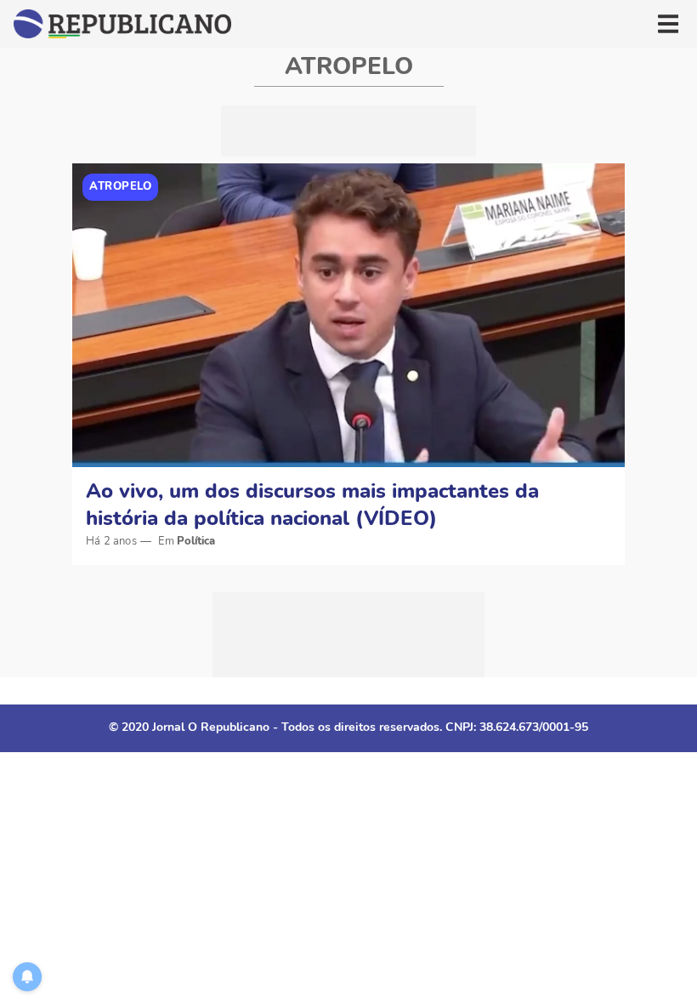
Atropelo (120, 186)
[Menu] (668, 24)
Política (196, 541)
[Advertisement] (348, 131)
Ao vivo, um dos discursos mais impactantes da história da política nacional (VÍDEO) (312, 504)
